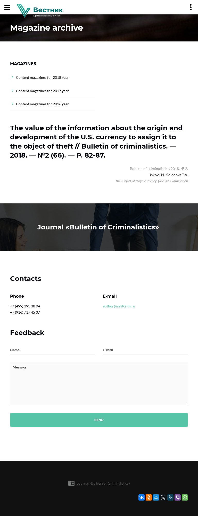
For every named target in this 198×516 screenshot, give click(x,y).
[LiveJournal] (170, 497)
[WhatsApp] (185, 497)
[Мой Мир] (156, 497)
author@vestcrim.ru (119, 306)
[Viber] (178, 497)
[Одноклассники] (149, 497)
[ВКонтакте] (141, 497)
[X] (163, 497)
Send (99, 420)
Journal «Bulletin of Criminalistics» (103, 483)
